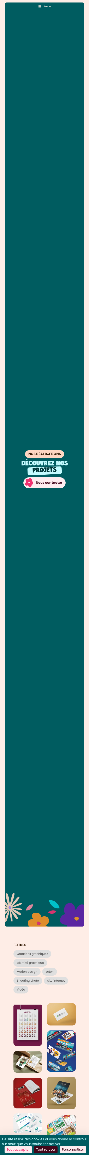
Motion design (27, 972)
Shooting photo (28, 981)
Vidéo (21, 989)
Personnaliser (73, 1149)
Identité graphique (30, 963)
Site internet (56, 981)
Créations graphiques (32, 954)
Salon (50, 972)
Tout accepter (18, 1149)
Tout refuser (45, 1149)
